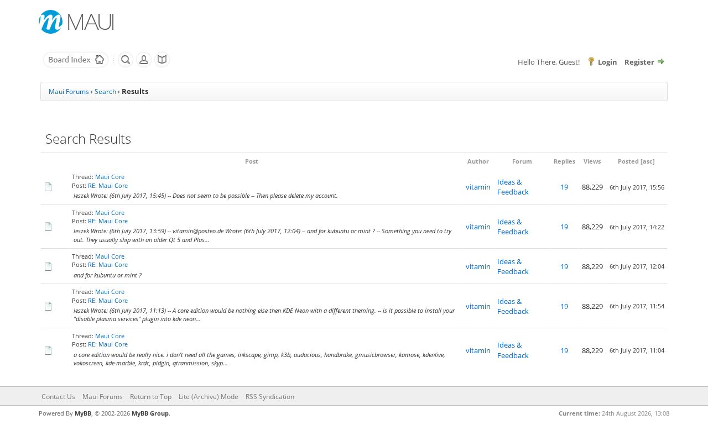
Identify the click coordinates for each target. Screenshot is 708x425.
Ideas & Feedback (513, 187)
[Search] (125, 65)
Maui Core (109, 176)
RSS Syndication (270, 396)
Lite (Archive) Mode (208, 396)
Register (639, 62)
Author (478, 161)
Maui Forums (69, 91)
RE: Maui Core (108, 185)
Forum (522, 161)
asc (648, 161)
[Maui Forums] (76, 65)
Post (251, 161)
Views (592, 161)
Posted (628, 161)
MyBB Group (150, 413)
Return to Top (150, 396)
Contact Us (58, 396)
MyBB (83, 413)
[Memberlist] (144, 65)
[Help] (162, 65)
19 (564, 187)
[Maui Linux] (77, 22)
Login (607, 62)
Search (105, 91)
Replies (564, 161)
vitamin (478, 187)
